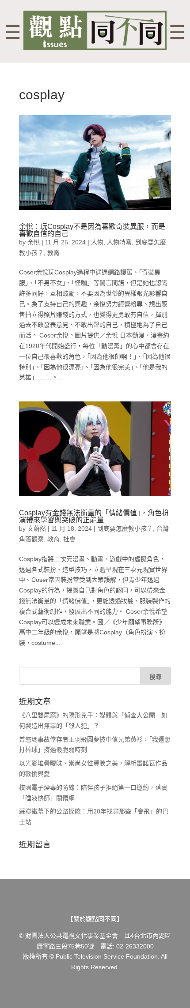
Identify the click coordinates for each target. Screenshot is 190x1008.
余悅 (33, 242)
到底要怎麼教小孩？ (125, 528)
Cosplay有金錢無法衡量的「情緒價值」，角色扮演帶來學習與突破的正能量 (94, 516)
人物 (97, 242)
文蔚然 (36, 528)
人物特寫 (119, 242)
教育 (53, 252)
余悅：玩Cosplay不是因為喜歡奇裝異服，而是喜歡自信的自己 (92, 230)
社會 (69, 539)
